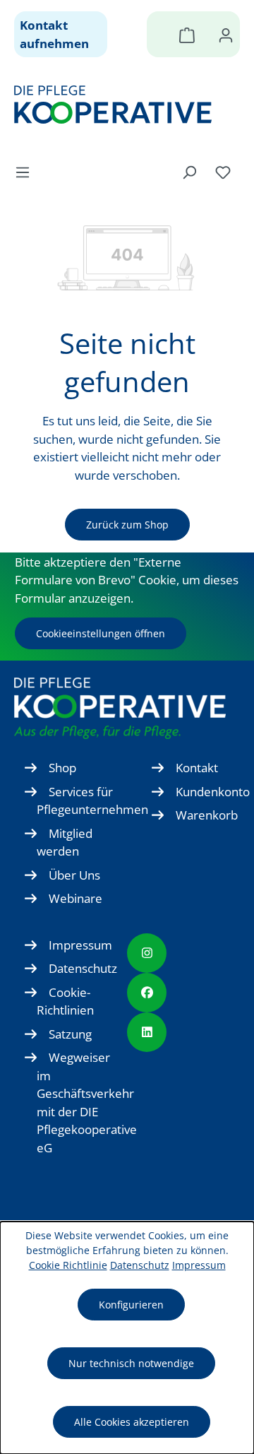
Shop (62, 767)
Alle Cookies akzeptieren (131, 1422)
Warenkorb (207, 815)
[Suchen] (189, 172)
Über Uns (74, 875)
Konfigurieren (131, 1304)
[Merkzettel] (223, 172)
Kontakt (197, 767)
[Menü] (27, 172)
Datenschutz (83, 968)
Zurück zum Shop (127, 524)
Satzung (70, 1034)
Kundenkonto (213, 792)
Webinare (75, 898)
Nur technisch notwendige (131, 1363)
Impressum (80, 945)
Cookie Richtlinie (68, 1265)
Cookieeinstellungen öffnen (100, 633)
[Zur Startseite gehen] (120, 104)
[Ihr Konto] (225, 34)
